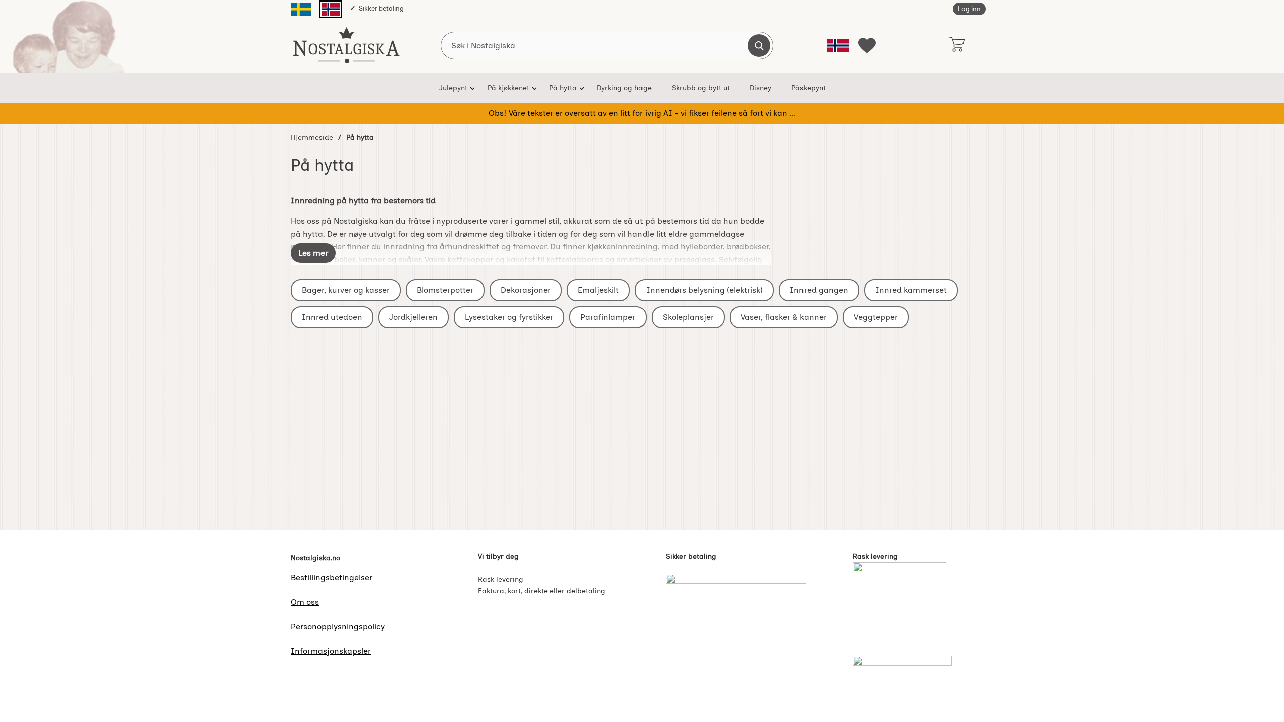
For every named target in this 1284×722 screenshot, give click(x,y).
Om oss (305, 602)
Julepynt (453, 87)
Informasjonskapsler (331, 651)
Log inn (969, 9)
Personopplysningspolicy (338, 626)
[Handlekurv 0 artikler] (956, 45)
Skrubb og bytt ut (701, 87)
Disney (760, 87)
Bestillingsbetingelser (331, 577)
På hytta (563, 87)
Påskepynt (808, 87)
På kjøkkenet (508, 87)
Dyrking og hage (624, 87)
